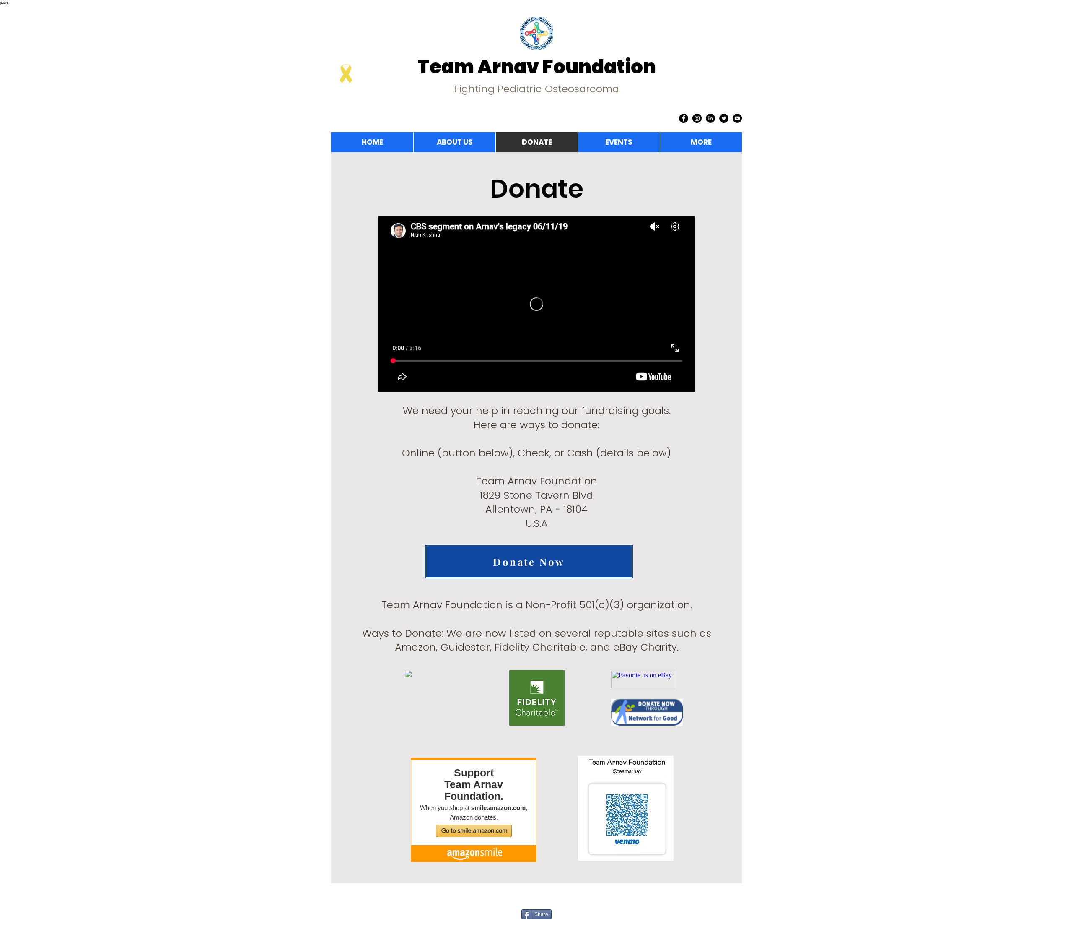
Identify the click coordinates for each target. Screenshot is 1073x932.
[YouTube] (737, 118)
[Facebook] (683, 118)
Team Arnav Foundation (536, 67)
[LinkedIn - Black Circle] (710, 118)
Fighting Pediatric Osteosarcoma (536, 89)
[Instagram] (697, 118)
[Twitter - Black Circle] (723, 118)
